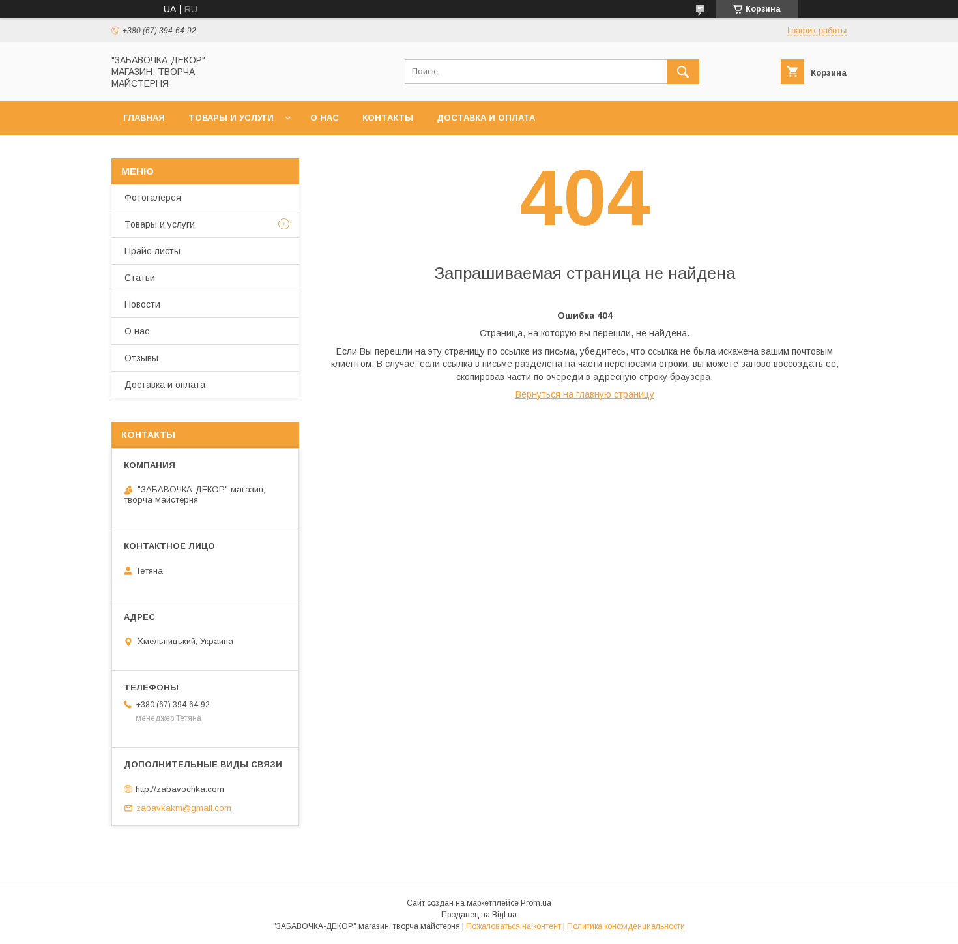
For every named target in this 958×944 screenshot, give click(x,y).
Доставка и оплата (486, 118)
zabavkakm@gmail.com (183, 808)
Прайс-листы (152, 251)
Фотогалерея (152, 197)
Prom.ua (536, 902)
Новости (142, 304)
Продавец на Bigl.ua (479, 914)
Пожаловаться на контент (513, 926)
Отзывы (141, 358)
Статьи (139, 278)
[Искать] (683, 71)
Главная (144, 118)
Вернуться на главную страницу (584, 394)
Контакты (387, 118)
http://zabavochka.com (180, 789)
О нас (324, 118)
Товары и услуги (231, 118)
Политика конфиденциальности (626, 926)
